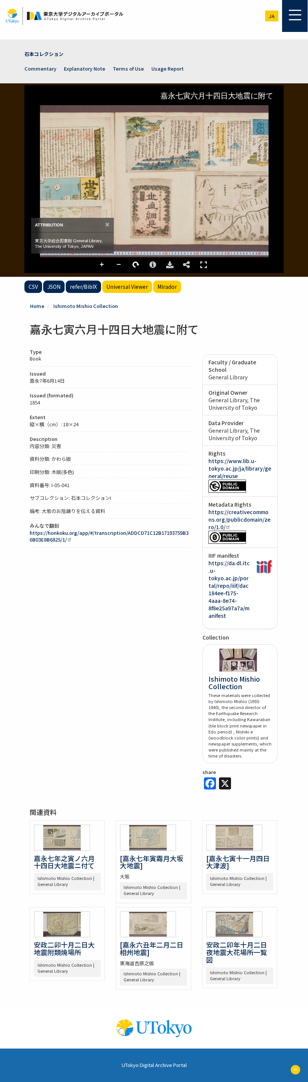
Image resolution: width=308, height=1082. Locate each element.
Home (37, 305)
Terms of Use (128, 68)
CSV (33, 286)
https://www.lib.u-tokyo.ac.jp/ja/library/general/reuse (239, 468)
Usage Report (167, 68)
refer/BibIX (83, 286)
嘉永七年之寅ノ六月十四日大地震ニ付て (64, 862)
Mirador (167, 286)
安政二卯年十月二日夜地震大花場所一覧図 (236, 952)
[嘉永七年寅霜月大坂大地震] (151, 862)
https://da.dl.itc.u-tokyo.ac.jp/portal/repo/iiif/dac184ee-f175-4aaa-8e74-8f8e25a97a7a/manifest (229, 589)
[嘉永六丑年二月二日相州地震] (151, 948)
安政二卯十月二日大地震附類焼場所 (64, 948)
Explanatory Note (84, 68)
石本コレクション (43, 53)
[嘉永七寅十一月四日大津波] (238, 862)
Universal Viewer (127, 286)
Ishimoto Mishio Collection (85, 305)
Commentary (40, 68)
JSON (53, 286)
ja (272, 16)
